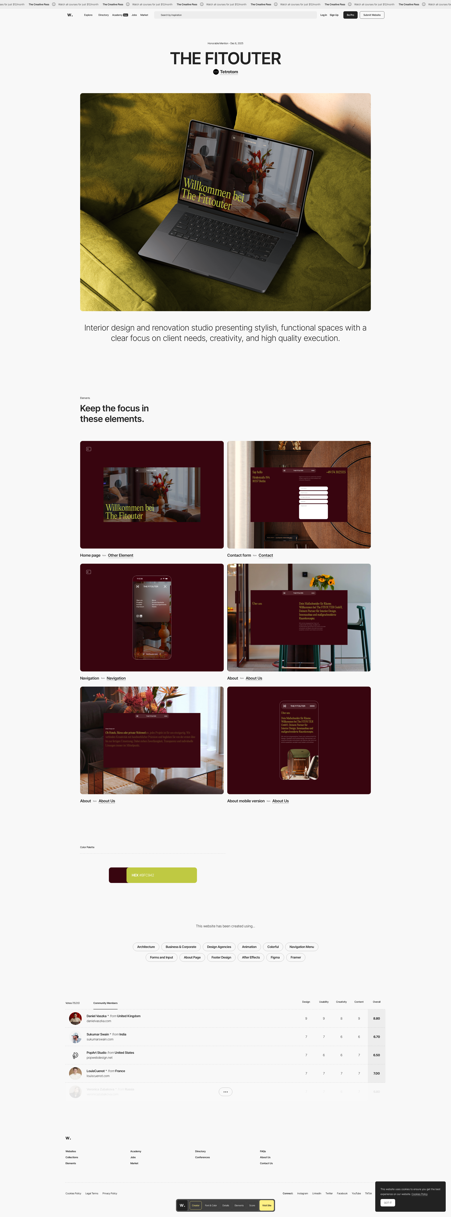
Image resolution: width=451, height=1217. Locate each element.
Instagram (302, 1193)
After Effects (251, 957)
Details (226, 1205)
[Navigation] (152, 617)
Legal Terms (91, 1193)
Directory (103, 14)
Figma (275, 957)
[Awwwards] (70, 15)
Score (252, 1205)
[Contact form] (299, 495)
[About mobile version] (299, 740)
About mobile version (246, 801)
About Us (254, 678)
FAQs (263, 1151)
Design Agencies (219, 947)
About (232, 678)
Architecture (146, 947)
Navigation (89, 678)
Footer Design (221, 957)
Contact (266, 555)
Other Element (120, 555)
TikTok (368, 1193)
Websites (71, 1151)
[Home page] (152, 495)
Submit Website (372, 14)
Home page (90, 555)
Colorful (273, 947)
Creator (195, 1205)
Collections (72, 1157)
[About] (299, 617)
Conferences (202, 1157)
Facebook (342, 1193)
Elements (239, 1205)
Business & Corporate (181, 947)
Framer (296, 957)
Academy (119, 14)
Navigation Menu (302, 947)
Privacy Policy (110, 1193)
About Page (192, 957)
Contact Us (266, 1163)
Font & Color (211, 1205)
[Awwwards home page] (182, 1205)
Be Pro (350, 14)
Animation (249, 947)
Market (144, 14)
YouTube (356, 1193)
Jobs (134, 14)
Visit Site (266, 1205)
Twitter (329, 1193)
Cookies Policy (73, 1193)
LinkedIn (316, 1193)
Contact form (239, 555)
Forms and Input (161, 957)
